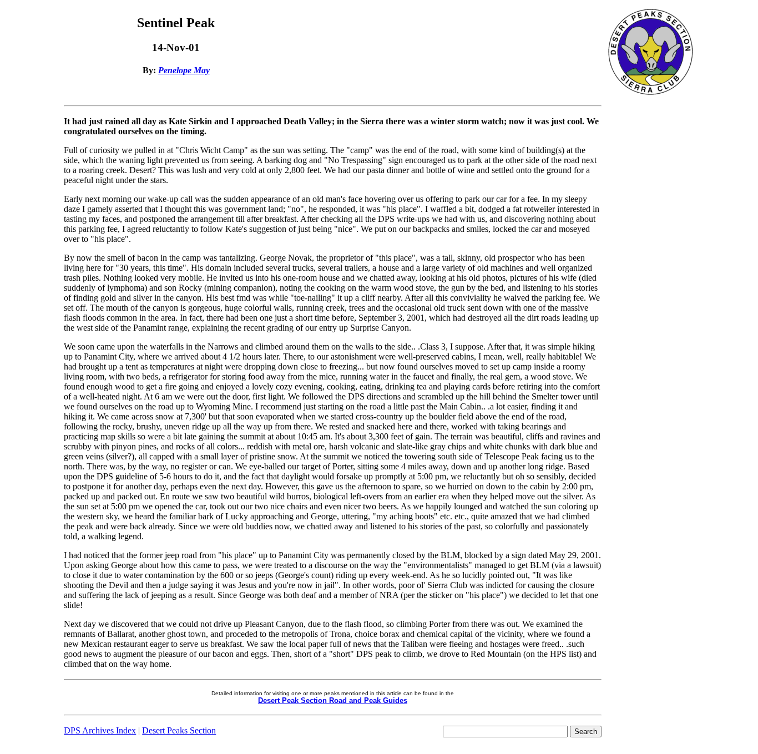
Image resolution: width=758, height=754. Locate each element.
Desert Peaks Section (179, 730)
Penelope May (184, 70)
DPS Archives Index (100, 730)
